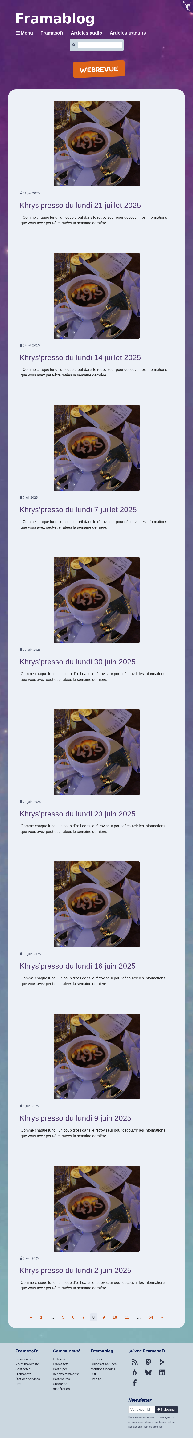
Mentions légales (103, 1369)
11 (127, 1317)
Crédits (96, 1379)
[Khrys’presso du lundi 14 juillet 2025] (97, 297)
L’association (24, 1359)
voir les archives (153, 1426)
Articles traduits (128, 33)
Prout (19, 1384)
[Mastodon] (148, 1365)
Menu (27, 33)
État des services (27, 1379)
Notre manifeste (27, 1364)
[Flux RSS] (134, 1365)
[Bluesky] (148, 1375)
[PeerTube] (162, 1365)
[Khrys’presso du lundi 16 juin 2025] (97, 906)
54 (151, 1317)
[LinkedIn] (162, 1375)
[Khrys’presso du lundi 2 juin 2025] (97, 1210)
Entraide (97, 1359)
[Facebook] (134, 1385)
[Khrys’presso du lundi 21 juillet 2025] (97, 145)
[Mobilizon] (134, 1375)
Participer (60, 1369)
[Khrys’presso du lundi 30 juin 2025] (97, 602)
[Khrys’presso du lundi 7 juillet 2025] (97, 450)
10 (115, 1317)
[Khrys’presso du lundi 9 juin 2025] (97, 1058)
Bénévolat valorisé (66, 1374)
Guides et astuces (104, 1364)
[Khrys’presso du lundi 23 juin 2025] (97, 754)
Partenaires (61, 1379)
